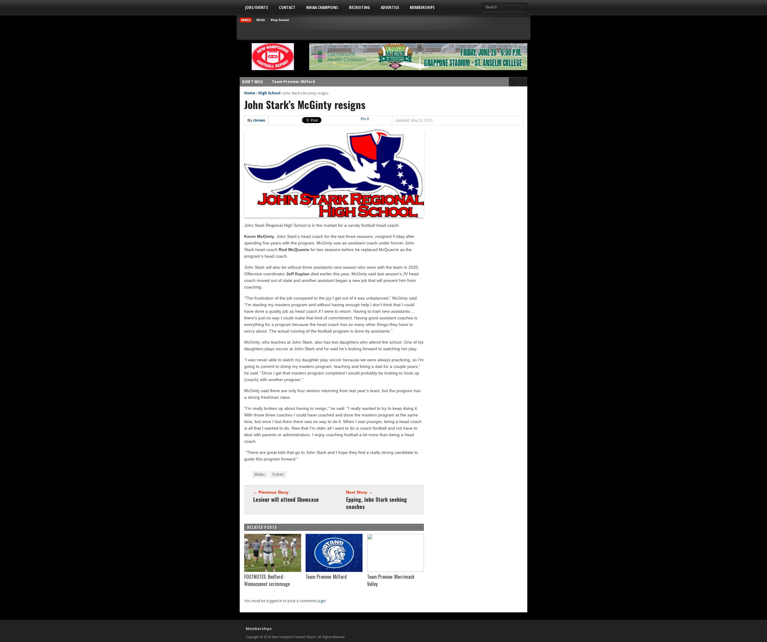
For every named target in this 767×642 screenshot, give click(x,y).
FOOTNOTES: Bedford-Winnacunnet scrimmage (267, 580)
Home (249, 93)
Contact (287, 7)
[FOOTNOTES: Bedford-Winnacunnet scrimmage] (272, 570)
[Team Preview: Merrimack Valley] (395, 570)
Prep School (280, 20)
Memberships (422, 7)
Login (321, 600)
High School (269, 93)
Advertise (390, 7)
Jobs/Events (256, 7)
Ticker (278, 474)
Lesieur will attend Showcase (286, 499)
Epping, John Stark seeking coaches (376, 503)
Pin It (365, 119)
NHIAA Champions (322, 7)
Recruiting (359, 7)
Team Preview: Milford (293, 78)
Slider (259, 474)
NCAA (260, 20)
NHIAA (245, 20)
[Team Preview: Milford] (334, 570)
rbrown (259, 120)
